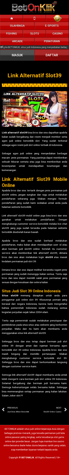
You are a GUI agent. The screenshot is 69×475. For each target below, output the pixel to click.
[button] (17, 25)
